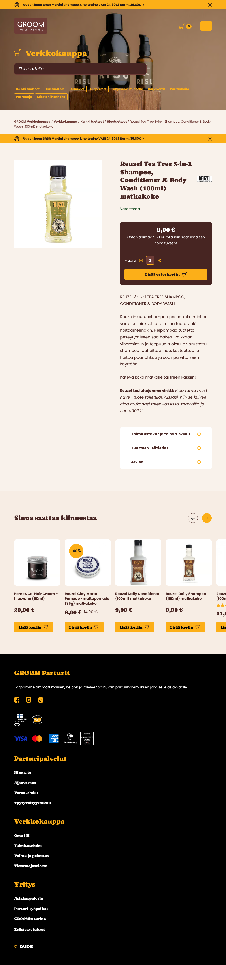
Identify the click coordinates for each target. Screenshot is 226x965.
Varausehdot (26, 792)
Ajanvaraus (25, 783)
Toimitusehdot (28, 845)
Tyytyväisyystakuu (32, 803)
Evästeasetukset (29, 929)
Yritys (24, 884)
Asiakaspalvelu (28, 898)
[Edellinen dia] (193, 518)
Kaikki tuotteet (92, 121)
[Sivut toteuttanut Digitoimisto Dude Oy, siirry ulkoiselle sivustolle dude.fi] (23, 947)
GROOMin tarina (30, 918)
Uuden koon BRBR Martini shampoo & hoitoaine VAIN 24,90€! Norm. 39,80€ (82, 4)
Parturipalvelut (40, 758)
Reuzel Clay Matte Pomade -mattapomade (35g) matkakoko (87, 598)
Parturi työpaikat (31, 908)
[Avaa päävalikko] (206, 26)
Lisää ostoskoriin (162, 274)
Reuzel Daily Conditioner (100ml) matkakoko (137, 596)
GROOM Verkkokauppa (32, 121)
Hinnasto (22, 772)
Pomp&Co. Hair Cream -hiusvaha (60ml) (36, 596)
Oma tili (22, 835)
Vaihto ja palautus (31, 855)
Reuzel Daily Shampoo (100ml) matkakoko (186, 596)
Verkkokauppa (55, 53)
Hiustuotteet (117, 121)
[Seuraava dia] (207, 518)
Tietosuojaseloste (30, 866)
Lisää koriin (30, 627)
